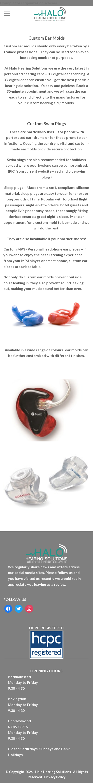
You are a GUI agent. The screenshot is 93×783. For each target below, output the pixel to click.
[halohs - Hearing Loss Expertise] (50, 14)
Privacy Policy (54, 777)
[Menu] (7, 13)
